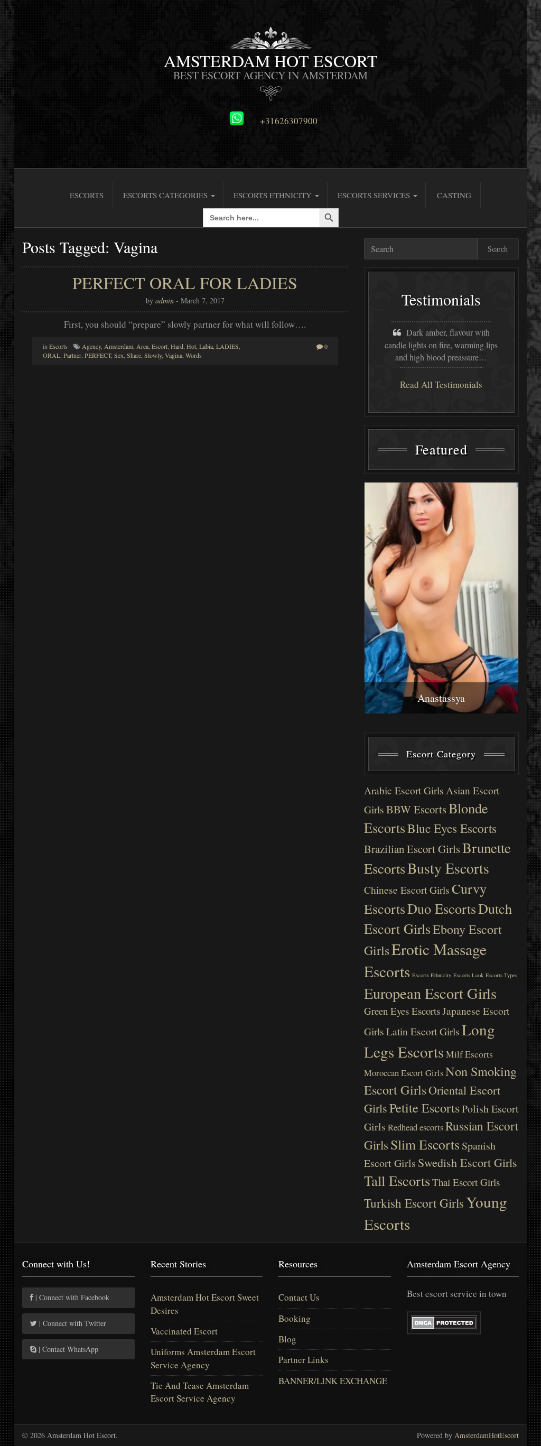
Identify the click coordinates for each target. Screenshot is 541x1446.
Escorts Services (375, 195)
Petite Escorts (424, 1107)
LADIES (227, 346)
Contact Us (299, 1297)
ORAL (51, 355)
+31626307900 (289, 121)
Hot (191, 346)
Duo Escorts (441, 908)
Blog (287, 1339)
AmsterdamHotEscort (486, 1435)
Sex (119, 355)
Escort (159, 346)
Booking (294, 1318)
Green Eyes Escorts (402, 1010)
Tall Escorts (397, 1180)
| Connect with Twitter (71, 1323)
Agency (91, 346)
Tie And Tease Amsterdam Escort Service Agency (200, 1391)
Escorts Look (468, 975)
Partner (72, 355)
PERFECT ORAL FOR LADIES (184, 282)
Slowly (153, 355)
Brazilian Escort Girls (412, 848)
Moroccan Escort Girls (403, 1073)
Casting (454, 195)
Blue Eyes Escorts (452, 828)
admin (164, 300)
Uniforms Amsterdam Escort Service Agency (203, 1358)
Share (134, 355)
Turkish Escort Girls (414, 1203)
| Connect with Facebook (71, 1297)
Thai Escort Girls (466, 1182)
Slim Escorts (425, 1144)
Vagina (173, 355)
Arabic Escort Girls (404, 790)
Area (142, 346)
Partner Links (303, 1360)
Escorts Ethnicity (274, 195)
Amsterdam (118, 346)
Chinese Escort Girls (407, 889)
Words (193, 355)
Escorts (87, 195)
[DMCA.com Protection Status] (444, 1321)
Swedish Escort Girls (467, 1162)
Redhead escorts (415, 1127)
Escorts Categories (166, 195)
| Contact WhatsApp (67, 1349)
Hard (177, 346)
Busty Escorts (448, 868)
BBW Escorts (416, 809)
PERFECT (98, 355)
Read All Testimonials (441, 384)
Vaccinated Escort (184, 1331)
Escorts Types (501, 975)
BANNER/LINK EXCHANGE (332, 1381)
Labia (206, 346)
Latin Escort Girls (423, 1031)
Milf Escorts (469, 1054)
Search (498, 249)
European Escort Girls (430, 993)
